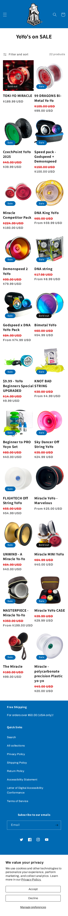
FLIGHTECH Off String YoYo (15, 500)
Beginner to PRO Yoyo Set (17, 444)
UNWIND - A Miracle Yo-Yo (14, 556)
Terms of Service (17, 801)
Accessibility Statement (22, 779)
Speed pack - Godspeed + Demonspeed (45, 156)
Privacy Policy (16, 754)
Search (11, 737)
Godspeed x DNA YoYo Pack (17, 327)
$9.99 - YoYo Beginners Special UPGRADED (18, 386)
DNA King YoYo (46, 212)
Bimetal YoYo (45, 325)
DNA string (43, 268)
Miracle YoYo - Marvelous (46, 500)
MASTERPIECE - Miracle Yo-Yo (16, 612)
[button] (5, 14)
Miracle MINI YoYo (49, 554)
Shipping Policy (17, 762)
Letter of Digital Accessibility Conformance (25, 790)
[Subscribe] (56, 825)
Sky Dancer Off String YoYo (46, 444)
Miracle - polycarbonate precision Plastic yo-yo (48, 673)
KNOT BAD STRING (43, 383)
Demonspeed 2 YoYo (15, 271)
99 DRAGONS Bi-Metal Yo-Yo (48, 98)
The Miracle (13, 666)
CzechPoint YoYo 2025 (17, 154)
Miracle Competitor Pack (17, 215)
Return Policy (15, 770)
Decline (33, 898)
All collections (16, 745)
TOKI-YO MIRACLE (17, 95)
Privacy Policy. (31, 879)
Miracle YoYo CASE (49, 610)
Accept (33, 889)
